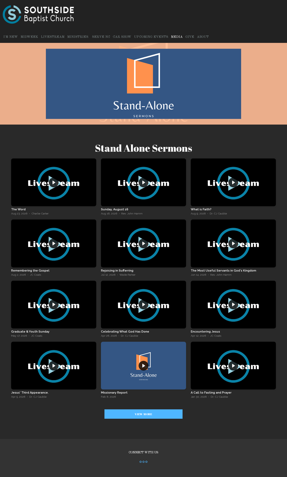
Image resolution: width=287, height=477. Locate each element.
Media (177, 37)
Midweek (29, 37)
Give (189, 37)
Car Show (122, 37)
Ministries (78, 37)
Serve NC (101, 37)
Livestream (52, 37)
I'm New (10, 37)
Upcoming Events (151, 37)
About (203, 37)
